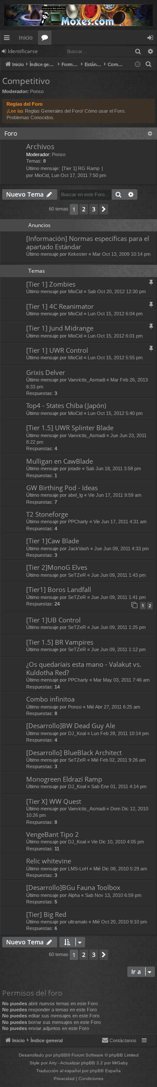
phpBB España (105, 1070)
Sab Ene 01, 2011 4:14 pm (119, 786)
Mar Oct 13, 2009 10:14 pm (121, 254)
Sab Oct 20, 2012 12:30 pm (117, 291)
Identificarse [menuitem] (152, 39)
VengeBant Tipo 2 (52, 834)
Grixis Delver (45, 372)
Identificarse (23, 51)
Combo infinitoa (50, 699)
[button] (103, 209)
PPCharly (78, 521)
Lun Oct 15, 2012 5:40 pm (115, 413)
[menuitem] (149, 64)
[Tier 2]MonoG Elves (56, 567)
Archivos (40, 146)
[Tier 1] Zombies (50, 284)
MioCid (41, 175)
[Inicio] (78, 15)
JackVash (78, 548)
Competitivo (26, 81)
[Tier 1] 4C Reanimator (60, 306)
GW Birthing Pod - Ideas (62, 487)
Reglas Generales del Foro (53, 111)
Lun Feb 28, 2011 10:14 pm (120, 733)
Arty (53, 1062)
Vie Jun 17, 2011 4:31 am (120, 521)
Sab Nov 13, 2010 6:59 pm (113, 895)
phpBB (60, 1055)
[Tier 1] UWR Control (57, 350)
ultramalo (77, 921)
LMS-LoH (78, 868)
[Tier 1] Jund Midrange (59, 328)
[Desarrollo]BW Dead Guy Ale (70, 725)
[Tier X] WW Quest (53, 801)
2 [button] (83, 209)
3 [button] (94, 209)
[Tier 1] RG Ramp (80, 168)
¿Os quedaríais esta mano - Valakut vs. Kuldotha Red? (83, 668)
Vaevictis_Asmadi (86, 379)
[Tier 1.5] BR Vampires (59, 642)
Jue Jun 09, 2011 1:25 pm (118, 627)
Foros (46, 39)
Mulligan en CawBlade (59, 461)
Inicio (26, 37)
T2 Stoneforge (47, 514)
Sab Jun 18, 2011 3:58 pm (113, 468)
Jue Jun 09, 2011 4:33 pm (121, 548)
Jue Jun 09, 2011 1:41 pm (118, 597)
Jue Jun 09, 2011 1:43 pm (118, 575)
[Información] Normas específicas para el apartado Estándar (87, 242)
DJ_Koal (77, 733)
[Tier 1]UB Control (53, 619)
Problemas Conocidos (30, 117)
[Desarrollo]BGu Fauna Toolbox (73, 887)
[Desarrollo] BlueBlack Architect (74, 752)
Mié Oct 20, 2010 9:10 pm (119, 921)
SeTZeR (77, 575)
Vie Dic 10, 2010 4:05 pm (117, 841)
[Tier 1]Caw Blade (52, 540)
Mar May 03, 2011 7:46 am (121, 679)
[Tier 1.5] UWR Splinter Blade (69, 427)
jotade (74, 468)
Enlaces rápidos (8, 39)
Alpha (74, 895)
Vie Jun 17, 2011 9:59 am (114, 495)
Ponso (37, 91)
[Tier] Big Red (46, 914)
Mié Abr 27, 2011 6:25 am (113, 706)
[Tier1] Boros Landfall (58, 589)
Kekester (77, 254)
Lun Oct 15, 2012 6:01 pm (115, 335)
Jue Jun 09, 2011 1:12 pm (118, 649)
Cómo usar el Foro (104, 111)
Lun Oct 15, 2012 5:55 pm (115, 357)
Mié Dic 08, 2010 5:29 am (120, 868)
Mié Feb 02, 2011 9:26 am (118, 760)
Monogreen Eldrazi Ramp (64, 779)
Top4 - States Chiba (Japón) (66, 405)
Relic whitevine (48, 860)
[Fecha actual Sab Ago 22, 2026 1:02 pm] (137, 65)
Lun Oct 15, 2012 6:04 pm (115, 313)
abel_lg (75, 495)
